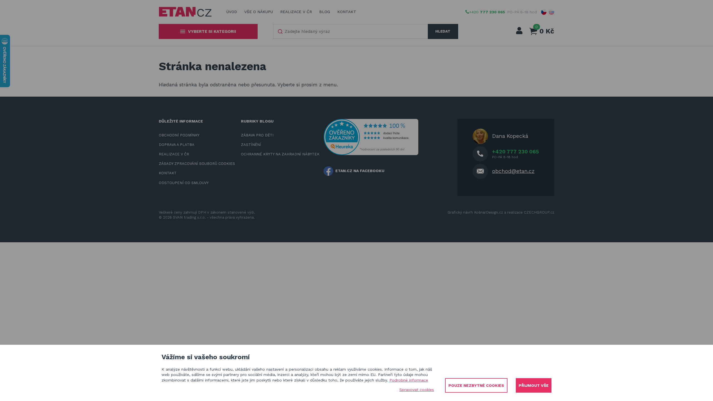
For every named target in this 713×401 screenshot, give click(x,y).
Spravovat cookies (416, 389)
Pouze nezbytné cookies (476, 385)
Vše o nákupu (258, 11)
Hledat (442, 31)
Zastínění (251, 145)
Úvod (231, 11)
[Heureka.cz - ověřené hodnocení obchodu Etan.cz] (371, 136)
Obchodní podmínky (179, 135)
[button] (544, 12)
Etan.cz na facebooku (359, 170)
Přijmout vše (534, 385)
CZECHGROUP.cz (539, 212)
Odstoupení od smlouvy (184, 183)
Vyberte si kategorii (212, 31)
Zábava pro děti (257, 135)
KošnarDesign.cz (488, 212)
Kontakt (346, 11)
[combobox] (350, 31)
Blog (324, 11)
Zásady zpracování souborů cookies (197, 164)
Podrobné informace (408, 380)
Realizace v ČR (296, 11)
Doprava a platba (176, 145)
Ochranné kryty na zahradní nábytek (280, 154)
